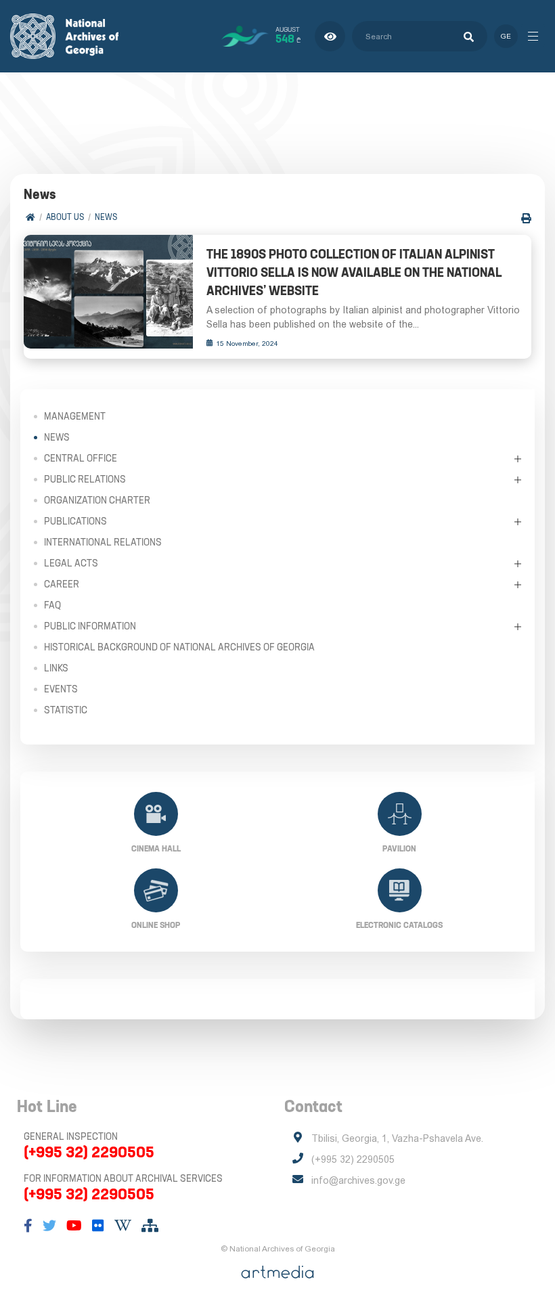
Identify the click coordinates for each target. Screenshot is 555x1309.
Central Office (80, 458)
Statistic (65, 710)
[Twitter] (49, 1225)
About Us (65, 217)
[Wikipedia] (122, 1225)
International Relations (103, 542)
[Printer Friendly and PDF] (526, 218)
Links (56, 668)
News (106, 217)
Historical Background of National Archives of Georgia (179, 647)
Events (61, 689)
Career (61, 584)
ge (506, 36)
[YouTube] (74, 1225)
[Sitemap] (149, 1225)
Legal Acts (71, 563)
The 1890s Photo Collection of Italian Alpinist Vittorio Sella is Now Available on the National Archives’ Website (354, 272)
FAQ (52, 605)
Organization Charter (97, 500)
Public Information (90, 626)
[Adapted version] (330, 36)
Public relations (85, 479)
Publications (75, 521)
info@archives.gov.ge (358, 1180)
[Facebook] (28, 1225)
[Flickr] (98, 1225)
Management (75, 416)
